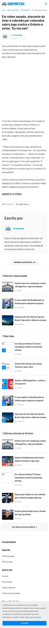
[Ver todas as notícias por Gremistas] (5, 35)
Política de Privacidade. (33, 617)
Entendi (24, 623)
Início (3, 10)
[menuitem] (24, 556)
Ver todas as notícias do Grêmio (23, 527)
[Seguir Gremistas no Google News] (16, 203)
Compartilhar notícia (23, 262)
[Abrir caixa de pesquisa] (46, 4)
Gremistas (17, 35)
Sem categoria (25, 10)
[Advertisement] (24, 87)
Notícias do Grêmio (13, 10)
